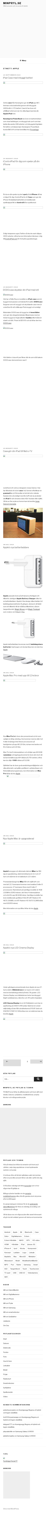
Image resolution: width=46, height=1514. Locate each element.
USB (14, 1273)
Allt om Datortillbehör (11, 1290)
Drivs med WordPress (11, 1509)
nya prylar (27, 1186)
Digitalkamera (16, 1236)
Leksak (31, 1253)
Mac (15, 1257)
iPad (22, 1244)
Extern (26, 1236)
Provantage (34, 130)
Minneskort (8, 1261)
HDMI (6, 1244)
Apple (5, 650)
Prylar (5, 1374)
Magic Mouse (20, 609)
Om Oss (6, 1326)
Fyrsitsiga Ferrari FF (10, 1461)
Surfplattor (7, 1388)
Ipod (15, 1248)
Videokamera (33, 1273)
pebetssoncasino (9, 1410)
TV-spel (7, 1273)
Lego (24, 1253)
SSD (5, 1269)
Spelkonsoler (8, 1392)
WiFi (6, 1277)
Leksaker (6, 1366)
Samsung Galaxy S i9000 (24, 1432)
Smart (35, 1265)
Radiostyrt (7, 1379)
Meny (24, 60)
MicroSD (22, 1257)
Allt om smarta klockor (11, 1312)
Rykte (18, 1265)
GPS (28, 1240)
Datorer (6, 1343)
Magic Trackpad (34, 609)
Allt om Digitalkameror (11, 1294)
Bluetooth (28, 1232)
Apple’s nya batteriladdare (16, 547)
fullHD (21, 1240)
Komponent (32, 1248)
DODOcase (7, 323)
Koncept (7, 1253)
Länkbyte (6, 1321)
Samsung (27, 1265)
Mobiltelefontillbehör (30, 1261)
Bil (21, 1232)
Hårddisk (15, 1244)
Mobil (18, 1261)
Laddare (16, 1253)
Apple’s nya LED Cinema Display (18, 947)
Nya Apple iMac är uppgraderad (18, 838)
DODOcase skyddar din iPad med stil (21, 290)
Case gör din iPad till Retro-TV (17, 451)
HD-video (36, 1240)
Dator (6, 1236)
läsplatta (7, 1257)
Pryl (12, 1265)
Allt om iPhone (8, 1299)
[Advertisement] (23, 31)
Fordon (5, 1352)
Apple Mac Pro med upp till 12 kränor (21, 675)
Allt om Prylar (8, 1303)
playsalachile (7, 1432)
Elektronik (7, 1348)
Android (7, 1232)
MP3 (6, 1265)
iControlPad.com (11, 239)
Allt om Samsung (9, 1308)
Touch (25, 1269)
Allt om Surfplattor (9, 1317)
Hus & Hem (7, 1361)
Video (5, 1397)
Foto (5, 1357)
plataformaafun (8, 1436)
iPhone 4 (7, 1248)
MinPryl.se (12, 3)
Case (37, 1232)
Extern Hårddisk (10, 1240)
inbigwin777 (7, 1424)
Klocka (22, 1248)
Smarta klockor (8, 1383)
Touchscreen (34, 1269)
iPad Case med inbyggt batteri (18, 78)
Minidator (32, 1257)
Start (5, 1339)
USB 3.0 (22, 1273)
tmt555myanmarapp (11, 1417)
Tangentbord (15, 1269)
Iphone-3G (31, 1244)
